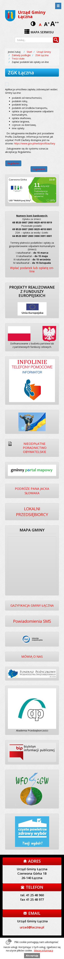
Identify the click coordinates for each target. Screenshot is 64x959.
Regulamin (13, 163)
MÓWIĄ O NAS (32, 656)
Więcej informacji (43, 950)
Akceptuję (32, 955)
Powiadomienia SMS (32, 621)
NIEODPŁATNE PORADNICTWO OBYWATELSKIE (34, 448)
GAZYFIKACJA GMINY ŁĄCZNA (32, 605)
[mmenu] (58, 6)
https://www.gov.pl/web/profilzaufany (34, 143)
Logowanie (39, 169)
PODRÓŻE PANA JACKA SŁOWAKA (32, 490)
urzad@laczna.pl (32, 927)
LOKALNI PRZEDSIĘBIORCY (32, 511)
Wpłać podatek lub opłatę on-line (32, 269)
